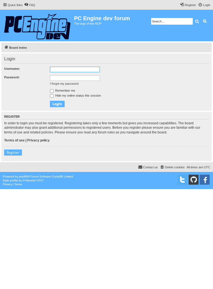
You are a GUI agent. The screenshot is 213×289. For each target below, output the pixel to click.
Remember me (64, 90)
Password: (12, 77)
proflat (14, 180)
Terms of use (14, 140)
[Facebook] (205, 180)
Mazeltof (31, 180)
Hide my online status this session (77, 95)
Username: (12, 68)
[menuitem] (29, 5)
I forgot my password (64, 83)
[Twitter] (182, 180)
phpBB (23, 176)
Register (13, 152)
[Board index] (37, 25)
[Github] (194, 180)
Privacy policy (38, 140)
